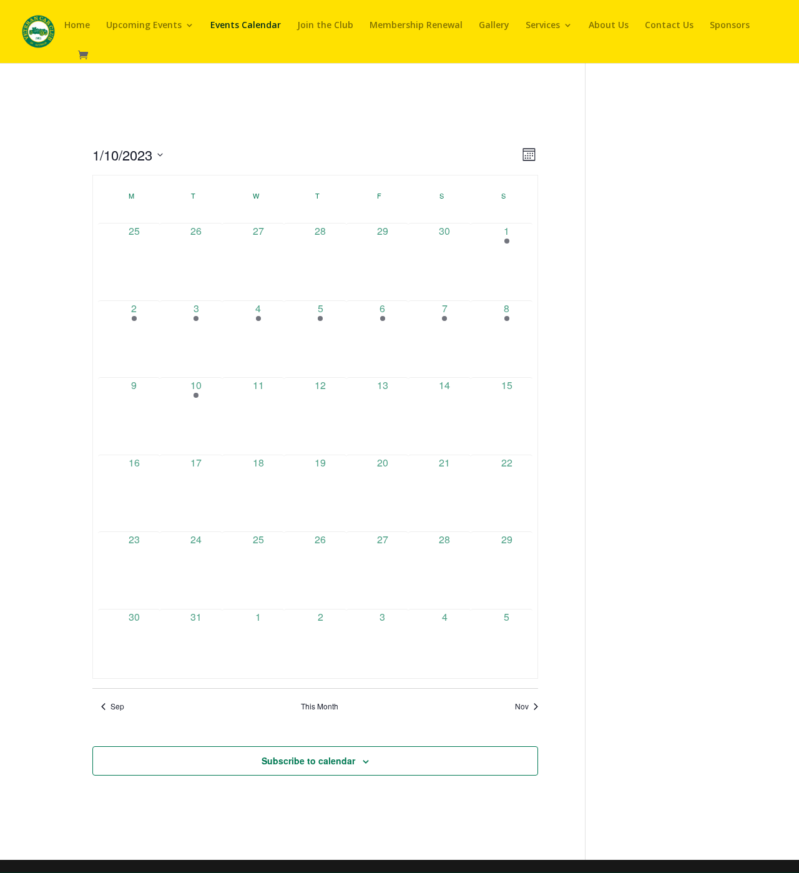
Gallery (494, 26)
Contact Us (669, 26)
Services (543, 26)
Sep (117, 706)
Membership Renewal (416, 26)
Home (77, 26)
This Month (319, 706)
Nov (522, 706)
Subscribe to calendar (308, 760)
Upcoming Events (144, 26)
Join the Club (325, 26)
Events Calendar (245, 26)
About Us (609, 26)
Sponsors (730, 26)
